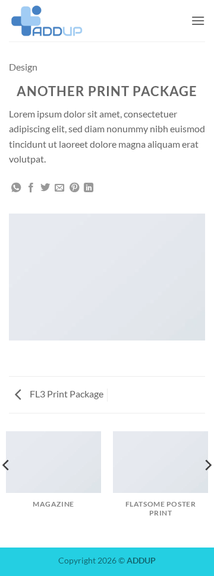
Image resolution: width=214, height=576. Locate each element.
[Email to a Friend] (59, 188)
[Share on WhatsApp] (16, 188)
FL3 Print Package (65, 393)
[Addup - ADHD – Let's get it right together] (68, 21)
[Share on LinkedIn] (88, 188)
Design (23, 66)
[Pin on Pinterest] (74, 188)
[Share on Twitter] (45, 188)
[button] (198, 20)
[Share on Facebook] (31, 188)
